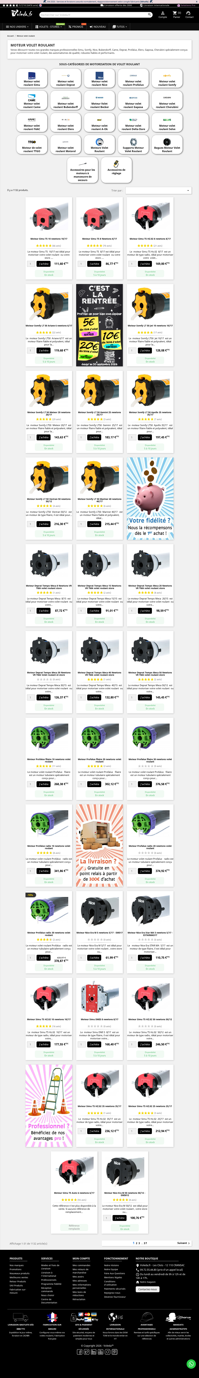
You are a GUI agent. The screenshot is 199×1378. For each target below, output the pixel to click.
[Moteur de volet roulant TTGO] (32, 140)
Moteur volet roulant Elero (66, 127)
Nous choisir (47, 1295)
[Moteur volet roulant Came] (32, 96)
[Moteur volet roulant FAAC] (32, 118)
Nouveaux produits (20, 1273)
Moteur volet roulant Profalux (133, 83)
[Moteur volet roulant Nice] (99, 74)
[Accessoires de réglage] (116, 162)
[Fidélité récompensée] (150, 498)
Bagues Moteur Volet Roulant (167, 149)
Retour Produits (18, 1281)
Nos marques (17, 1265)
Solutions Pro (186, 5)
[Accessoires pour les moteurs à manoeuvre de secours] (82, 162)
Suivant (184, 1243)
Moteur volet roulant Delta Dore (133, 127)
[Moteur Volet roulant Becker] (99, 96)
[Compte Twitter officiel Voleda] (86, 1351)
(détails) (144, 1)
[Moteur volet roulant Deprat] (65, 74)
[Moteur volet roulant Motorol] (65, 140)
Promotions (15, 1269)
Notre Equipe (111, 1269)
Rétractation (79, 1299)
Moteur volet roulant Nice (100, 83)
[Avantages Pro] (48, 1105)
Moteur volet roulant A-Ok (99, 127)
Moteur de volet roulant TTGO (32, 149)
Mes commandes (81, 1265)
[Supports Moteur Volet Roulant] (133, 140)
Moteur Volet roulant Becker (99, 105)
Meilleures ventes (19, 1277)
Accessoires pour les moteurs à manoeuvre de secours (82, 175)
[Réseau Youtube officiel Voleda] (100, 1351)
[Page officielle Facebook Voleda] (79, 1351)
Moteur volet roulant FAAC (32, 127)
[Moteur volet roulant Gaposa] (133, 96)
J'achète (44, 264)
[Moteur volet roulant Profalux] (133, 74)
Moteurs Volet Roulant (99, 149)
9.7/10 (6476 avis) (20, 5)
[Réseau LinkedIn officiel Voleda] (93, 1351)
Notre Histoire (111, 1265)
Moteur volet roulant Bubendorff (65, 105)
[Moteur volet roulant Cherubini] (167, 96)
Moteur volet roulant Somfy (167, 83)
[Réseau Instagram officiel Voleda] (107, 1351)
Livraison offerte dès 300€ (116, 5)
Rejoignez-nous (112, 1292)
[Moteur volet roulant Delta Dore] (133, 118)
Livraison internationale (154, 5)
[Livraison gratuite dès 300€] (99, 845)
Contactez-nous (147, 1289)
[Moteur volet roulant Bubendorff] (65, 96)
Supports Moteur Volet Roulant (133, 149)
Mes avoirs (78, 1276)
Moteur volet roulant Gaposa (133, 105)
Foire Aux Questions (114, 1273)
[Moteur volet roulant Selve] (167, 118)
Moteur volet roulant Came (31, 105)
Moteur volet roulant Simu (32, 83)
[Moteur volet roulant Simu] (32, 74)
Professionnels (48, 1279)
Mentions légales (113, 1277)
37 (145, 1243)
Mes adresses (80, 1280)
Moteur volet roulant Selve (167, 127)
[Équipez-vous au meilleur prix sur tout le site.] (99, 325)
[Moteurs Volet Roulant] (99, 140)
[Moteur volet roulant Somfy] (167, 74)
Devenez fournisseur (115, 1296)
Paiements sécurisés (114, 1288)
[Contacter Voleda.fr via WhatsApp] (191, 1364)
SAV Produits (16, 1285)
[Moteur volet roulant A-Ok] (99, 118)
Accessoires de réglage (116, 171)
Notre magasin (146, 1281)
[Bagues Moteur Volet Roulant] (167, 140)
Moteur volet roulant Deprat (65, 83)
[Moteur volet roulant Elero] (65, 118)
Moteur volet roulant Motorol (66, 149)
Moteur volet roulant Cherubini (167, 105)
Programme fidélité (51, 1283)
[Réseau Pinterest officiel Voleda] (114, 1351)
